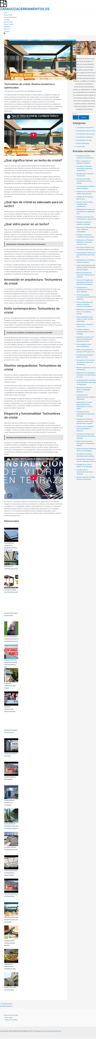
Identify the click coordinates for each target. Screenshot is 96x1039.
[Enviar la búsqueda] (75, 117)
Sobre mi (7, 29)
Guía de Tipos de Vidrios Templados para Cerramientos (85, 204)
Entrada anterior (6, 1004)
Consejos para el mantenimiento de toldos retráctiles (85, 472)
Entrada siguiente (6, 1006)
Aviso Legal (8, 1017)
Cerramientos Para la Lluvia (14, 91)
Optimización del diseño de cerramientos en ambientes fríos (86, 212)
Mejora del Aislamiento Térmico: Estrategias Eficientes (84, 390)
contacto (6, 31)
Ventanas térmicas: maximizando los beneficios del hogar (86, 414)
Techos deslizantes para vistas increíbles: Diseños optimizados (85, 319)
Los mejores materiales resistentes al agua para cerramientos (84, 168)
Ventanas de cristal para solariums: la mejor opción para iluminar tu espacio (85, 421)
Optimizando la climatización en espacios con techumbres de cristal (86, 375)
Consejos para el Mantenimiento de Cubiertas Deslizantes (86, 397)
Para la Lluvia (8, 22)
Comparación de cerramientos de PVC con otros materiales (85, 290)
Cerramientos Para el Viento (86, 131)
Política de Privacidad (11, 1015)
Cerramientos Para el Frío (85, 127)
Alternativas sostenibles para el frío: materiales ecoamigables (86, 229)
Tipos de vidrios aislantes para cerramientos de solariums (85, 429)
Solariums (7, 26)
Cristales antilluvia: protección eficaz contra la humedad (85, 332)
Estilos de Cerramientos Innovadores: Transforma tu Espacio (86, 443)
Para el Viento (8, 24)
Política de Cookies (10, 1020)
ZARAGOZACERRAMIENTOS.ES (24, 9)
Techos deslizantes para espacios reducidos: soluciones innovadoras (85, 304)
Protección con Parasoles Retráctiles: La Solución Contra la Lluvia (85, 242)
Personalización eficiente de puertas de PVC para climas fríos (86, 255)
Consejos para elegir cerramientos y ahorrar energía (84, 181)
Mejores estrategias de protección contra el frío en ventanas (86, 275)
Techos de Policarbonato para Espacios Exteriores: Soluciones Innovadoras (85, 282)
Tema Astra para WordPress (51, 1031)
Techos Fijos (8, 15)
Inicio (5, 13)
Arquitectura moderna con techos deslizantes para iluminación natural (85, 339)
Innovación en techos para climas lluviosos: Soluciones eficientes (86, 436)
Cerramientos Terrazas (84, 140)
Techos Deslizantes (10, 17)
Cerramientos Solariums (85, 137)
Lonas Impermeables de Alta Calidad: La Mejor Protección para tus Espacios (86, 267)
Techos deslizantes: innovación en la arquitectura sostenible (86, 297)
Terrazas (7, 20)
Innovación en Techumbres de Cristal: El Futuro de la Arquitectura (86, 362)
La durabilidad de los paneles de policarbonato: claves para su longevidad (86, 382)
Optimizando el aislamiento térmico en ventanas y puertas (85, 312)
